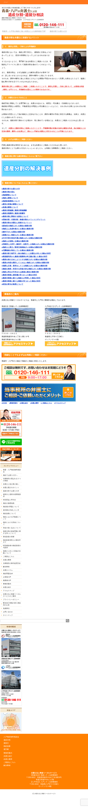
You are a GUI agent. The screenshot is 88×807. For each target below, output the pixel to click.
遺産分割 (7, 740)
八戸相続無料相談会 (11, 737)
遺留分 (6, 743)
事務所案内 (8, 753)
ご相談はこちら (10, 762)
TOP (25, 31)
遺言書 (6, 749)
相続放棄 (7, 746)
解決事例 (7, 765)
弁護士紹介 (8, 756)
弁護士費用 (8, 759)
